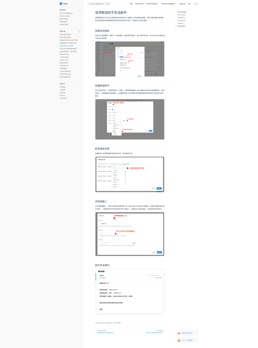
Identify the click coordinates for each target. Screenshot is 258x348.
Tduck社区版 (139, 4)
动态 (189, 4)
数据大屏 (182, 4)
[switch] (196, 4)
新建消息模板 (181, 15)
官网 (131, 4)
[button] (70, 10)
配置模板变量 (181, 20)
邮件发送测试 (181, 26)
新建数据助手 (181, 17)
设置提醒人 (180, 23)
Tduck (65, 4)
